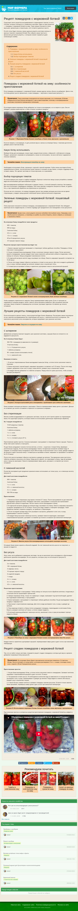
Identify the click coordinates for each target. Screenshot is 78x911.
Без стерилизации (20, 69)
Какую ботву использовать (23, 54)
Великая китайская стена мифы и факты (16, 853)
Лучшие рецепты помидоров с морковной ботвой (27, 64)
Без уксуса (17, 73)
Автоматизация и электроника (12, 843)
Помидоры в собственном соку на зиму (30, 789)
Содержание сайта (28, 905)
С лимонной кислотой (21, 71)
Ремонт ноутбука (8, 841)
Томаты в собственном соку (12, 788)
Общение (6, 855)
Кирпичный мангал (9, 877)
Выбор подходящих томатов (24, 56)
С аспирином (18, 66)
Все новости (5, 819)
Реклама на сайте (63, 905)
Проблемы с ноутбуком (10, 829)
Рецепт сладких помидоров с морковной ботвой (27, 76)
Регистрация (70, 8)
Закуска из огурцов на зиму (31, 324)
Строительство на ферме (11, 879)
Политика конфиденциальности (46, 905)
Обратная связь (16, 905)
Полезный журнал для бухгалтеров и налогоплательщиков (21, 865)
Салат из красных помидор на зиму (66, 788)
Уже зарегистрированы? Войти (53, 8)
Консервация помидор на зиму (32, 162)
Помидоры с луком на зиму (48, 788)
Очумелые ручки (8, 831)
